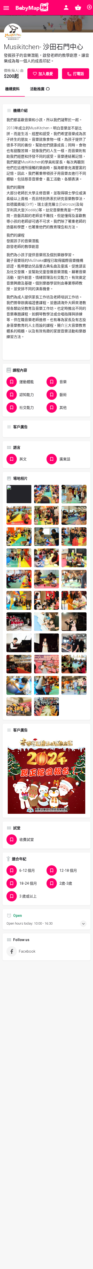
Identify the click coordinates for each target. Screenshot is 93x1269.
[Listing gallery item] (19, 494)
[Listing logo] (13, 32)
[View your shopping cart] (78, 7)
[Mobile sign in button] (66, 7)
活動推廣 (37, 89)
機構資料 (12, 89)
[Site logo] (31, 8)
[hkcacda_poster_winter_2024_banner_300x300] (46, 775)
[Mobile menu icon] (6, 8)
